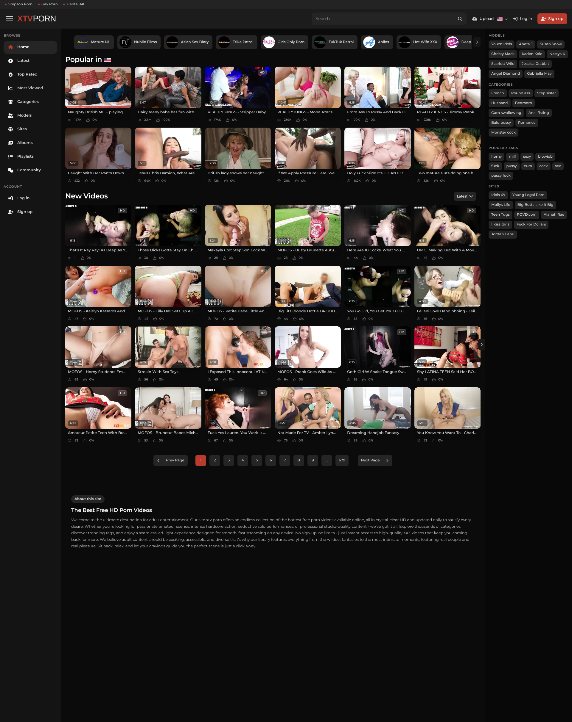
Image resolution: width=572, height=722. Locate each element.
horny (496, 156)
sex (558, 166)
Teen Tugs (500, 214)
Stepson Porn (20, 4)
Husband (499, 103)
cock (543, 166)
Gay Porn (49, 4)
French (497, 93)
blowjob (545, 156)
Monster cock (503, 132)
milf (512, 156)
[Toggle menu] (9, 19)
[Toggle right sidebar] (481, 344)
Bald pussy (501, 122)
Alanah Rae (554, 214)
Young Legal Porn (528, 195)
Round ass (520, 93)
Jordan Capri (502, 234)
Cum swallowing (506, 113)
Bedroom (523, 103)
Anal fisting (539, 113)
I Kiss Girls (500, 224)
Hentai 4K (76, 4)
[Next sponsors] (477, 42)
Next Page (370, 460)
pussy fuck (501, 175)
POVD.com (527, 214)
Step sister (546, 93)
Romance (526, 122)
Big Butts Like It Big (535, 205)
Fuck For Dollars (531, 224)
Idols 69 (498, 195)
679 (342, 460)
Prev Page (175, 460)
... (327, 460)
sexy (527, 156)
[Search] (460, 18)
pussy (511, 166)
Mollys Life (500, 205)
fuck (495, 166)
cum (528, 166)
